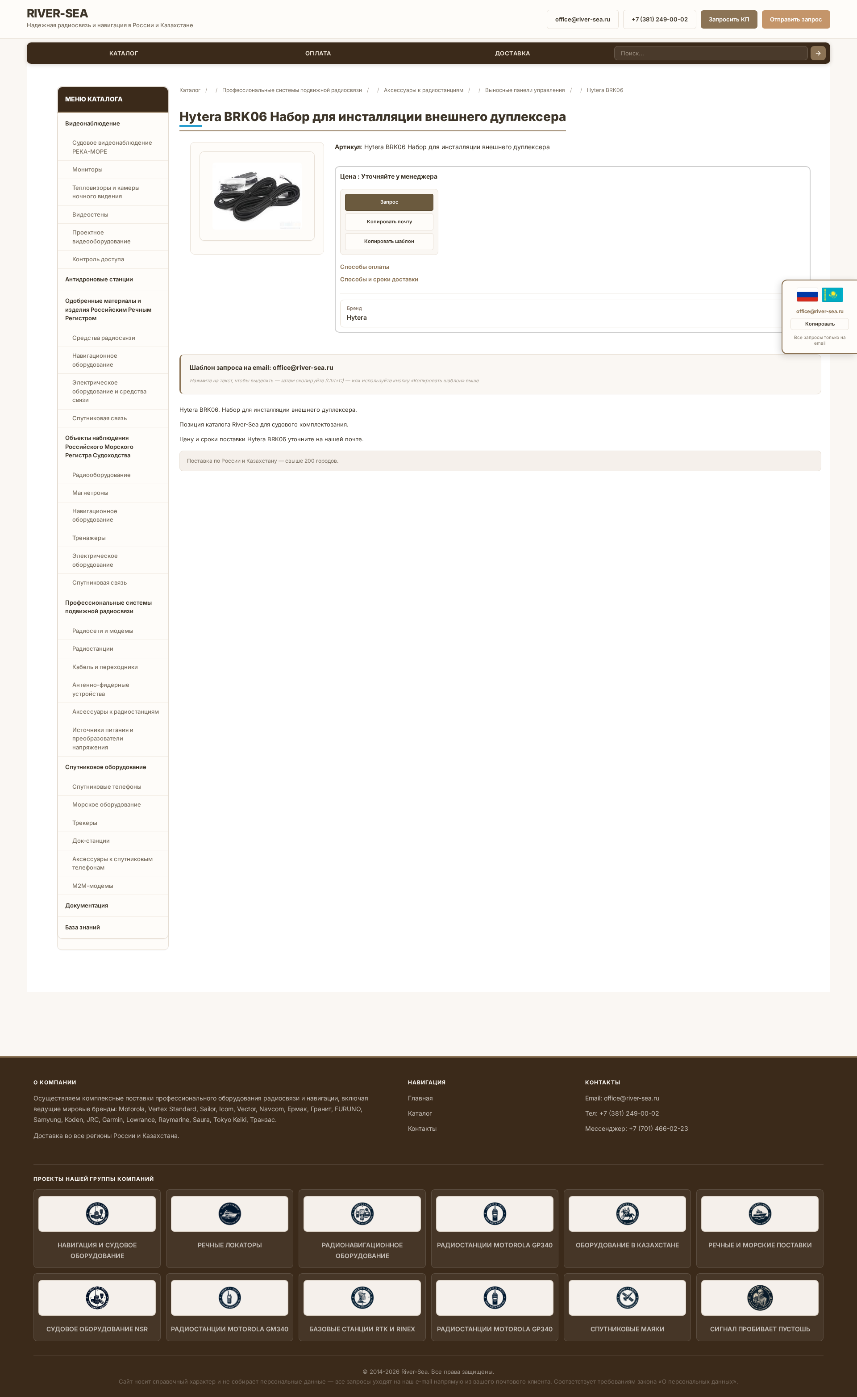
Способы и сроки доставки (379, 279)
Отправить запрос (796, 19)
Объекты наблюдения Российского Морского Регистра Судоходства (99, 446)
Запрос (389, 202)
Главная (420, 1098)
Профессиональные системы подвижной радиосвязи (108, 607)
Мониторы (87, 169)
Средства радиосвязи (103, 337)
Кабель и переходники (105, 666)
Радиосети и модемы (102, 630)
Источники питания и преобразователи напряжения (102, 738)
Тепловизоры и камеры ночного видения (106, 192)
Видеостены (90, 214)
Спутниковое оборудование (105, 766)
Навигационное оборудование (94, 360)
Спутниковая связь (99, 418)
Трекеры (84, 822)
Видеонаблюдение (92, 123)
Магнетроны (90, 492)
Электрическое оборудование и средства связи (109, 391)
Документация (86, 905)
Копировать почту (389, 221)
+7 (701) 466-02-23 (658, 1128)
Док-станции (91, 840)
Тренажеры (89, 537)
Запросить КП (729, 19)
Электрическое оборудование (95, 560)
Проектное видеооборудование (101, 237)
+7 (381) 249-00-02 (660, 19)
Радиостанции (92, 648)
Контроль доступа (98, 259)
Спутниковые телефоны (106, 786)
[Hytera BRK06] (257, 196)
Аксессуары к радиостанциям (115, 711)
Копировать (820, 324)
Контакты (422, 1128)
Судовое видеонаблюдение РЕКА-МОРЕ (112, 147)
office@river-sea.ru (582, 19)
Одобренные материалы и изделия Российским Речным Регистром (108, 309)
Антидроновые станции (99, 279)
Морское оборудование (106, 804)
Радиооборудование (101, 474)
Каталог (124, 53)
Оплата (318, 53)
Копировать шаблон (389, 241)
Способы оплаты (364, 266)
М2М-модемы (92, 885)
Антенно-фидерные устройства (100, 689)
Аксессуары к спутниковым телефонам (112, 863)
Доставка (512, 53)
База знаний (82, 927)
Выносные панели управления (525, 90)
